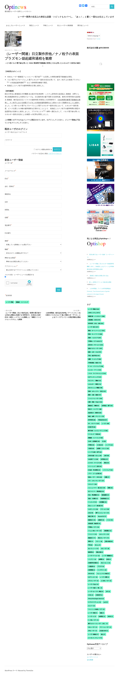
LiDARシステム (94, 313)
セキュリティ (104, 534)
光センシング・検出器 (95, 506)
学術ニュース (48, 25)
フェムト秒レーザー (94, 531)
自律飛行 (102, 616)
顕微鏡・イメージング (22, 302)
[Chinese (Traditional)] (89, 32)
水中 (108, 591)
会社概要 (90, 660)
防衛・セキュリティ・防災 (97, 391)
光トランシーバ (93, 548)
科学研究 (91, 420)
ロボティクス (93, 509)
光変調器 (91, 570)
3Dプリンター (92, 577)
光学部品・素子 (107, 405)
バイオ (110, 520)
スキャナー (92, 484)
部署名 (7, 210)
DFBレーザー (92, 631)
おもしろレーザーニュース (15, 25)
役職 (7, 217)
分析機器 (102, 502)
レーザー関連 (9, 302)
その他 (100, 445)
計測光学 (99, 595)
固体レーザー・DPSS (95, 477)
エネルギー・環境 (94, 384)
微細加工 (91, 538)
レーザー (105, 423)
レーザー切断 (104, 577)
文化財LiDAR (104, 631)
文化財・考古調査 (94, 470)
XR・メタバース (93, 423)
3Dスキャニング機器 (95, 388)
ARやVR (91, 573)
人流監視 (91, 566)
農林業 (91, 552)
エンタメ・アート (94, 370)
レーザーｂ (92, 616)
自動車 (101, 520)
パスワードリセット (55, 153)
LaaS (105, 602)
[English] (91, 32)
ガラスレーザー (93, 581)
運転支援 (99, 552)
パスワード (8, 140)
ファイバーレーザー (95, 398)
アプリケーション (11, 266)
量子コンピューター (102, 513)
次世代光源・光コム (94, 455)
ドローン (99, 541)
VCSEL (90, 595)
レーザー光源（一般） (95, 588)
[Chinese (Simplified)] (88, 32)
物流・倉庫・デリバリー (96, 416)
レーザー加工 (93, 327)
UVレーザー (105, 548)
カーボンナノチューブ (95, 638)
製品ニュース (34, 25)
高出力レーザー (103, 538)
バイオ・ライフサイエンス (97, 373)
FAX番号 (8, 233)
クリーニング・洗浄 (94, 466)
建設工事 (91, 516)
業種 (7, 241)
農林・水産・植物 (94, 395)
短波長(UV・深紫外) (94, 413)
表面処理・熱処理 (94, 523)
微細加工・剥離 (93, 405)
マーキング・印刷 (94, 434)
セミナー (91, 606)
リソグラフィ (101, 570)
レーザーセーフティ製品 (95, 591)
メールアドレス (10, 171)
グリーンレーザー (105, 627)
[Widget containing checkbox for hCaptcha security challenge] (19, 282)
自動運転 (107, 531)
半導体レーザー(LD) (95, 341)
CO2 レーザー (92, 627)
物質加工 (91, 520)
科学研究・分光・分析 (95, 323)
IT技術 (91, 448)
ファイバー (92, 534)
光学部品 (104, 459)
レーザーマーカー (94, 556)
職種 (7, 249)
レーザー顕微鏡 (107, 556)
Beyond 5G (102, 516)
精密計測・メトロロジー (96, 316)
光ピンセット (105, 563)
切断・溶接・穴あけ (95, 402)
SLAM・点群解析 (94, 441)
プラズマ (100, 566)
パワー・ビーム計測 (94, 473)
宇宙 (90, 545)
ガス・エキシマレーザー (96, 481)
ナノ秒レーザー (93, 620)
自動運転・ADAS (94, 320)
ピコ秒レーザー (106, 581)
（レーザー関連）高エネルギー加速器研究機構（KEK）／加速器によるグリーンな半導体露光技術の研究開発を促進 (100, 266)
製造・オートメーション (96, 330)
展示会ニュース (83, 25)
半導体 (91, 445)
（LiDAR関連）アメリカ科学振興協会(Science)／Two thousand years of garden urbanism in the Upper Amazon (99, 291)
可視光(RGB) (102, 420)
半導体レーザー (93, 527)
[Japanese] (93, 32)
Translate (98, 38)
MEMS (110, 616)
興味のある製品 (10, 258)
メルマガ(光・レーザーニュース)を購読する (19, 274)
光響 (106, 477)
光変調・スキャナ (103, 448)
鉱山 (103, 634)
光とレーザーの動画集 (65, 25)
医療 (110, 488)
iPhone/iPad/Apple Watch (96, 598)
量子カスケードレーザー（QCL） (98, 623)
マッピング (92, 502)
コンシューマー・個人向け (96, 488)
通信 (106, 463)
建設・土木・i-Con (94, 352)
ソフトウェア (107, 470)
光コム (97, 545)
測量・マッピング (94, 359)
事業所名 (8, 194)
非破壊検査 (104, 498)
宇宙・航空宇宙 (94, 356)
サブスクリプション (94, 602)
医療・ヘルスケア (94, 338)
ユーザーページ (92, 657)
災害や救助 (108, 541)
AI (104, 441)
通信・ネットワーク (95, 334)
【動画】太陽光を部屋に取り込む (99, 276)
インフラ (109, 445)
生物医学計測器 (93, 563)
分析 (106, 455)
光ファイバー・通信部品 (96, 491)
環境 (90, 541)
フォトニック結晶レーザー (96, 609)
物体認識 (105, 495)
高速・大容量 (93, 498)
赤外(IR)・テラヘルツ (95, 345)
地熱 (102, 613)
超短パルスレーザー (95, 348)
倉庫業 (101, 559)
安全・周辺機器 (93, 495)
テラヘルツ (104, 509)
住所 (6, 202)
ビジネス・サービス (94, 463)
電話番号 (8, 225)
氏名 (7, 178)
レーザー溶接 (92, 613)
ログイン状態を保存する (44, 149)
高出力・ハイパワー (94, 409)
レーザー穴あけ (93, 584)
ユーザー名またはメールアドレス (16, 132)
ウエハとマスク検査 (103, 573)
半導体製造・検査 (94, 363)
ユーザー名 (9, 163)
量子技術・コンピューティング (97, 431)
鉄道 (109, 559)
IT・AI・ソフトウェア (95, 366)
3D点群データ (93, 459)
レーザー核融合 (93, 634)
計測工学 (91, 427)
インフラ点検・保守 (94, 452)
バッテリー (92, 559)
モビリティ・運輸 (94, 380)
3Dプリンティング (94, 377)
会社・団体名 (10, 186)
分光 (90, 513)
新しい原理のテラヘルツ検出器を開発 (100, 282)
